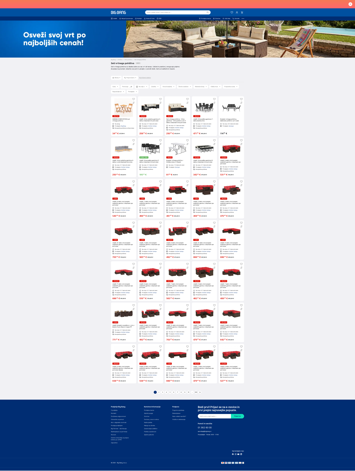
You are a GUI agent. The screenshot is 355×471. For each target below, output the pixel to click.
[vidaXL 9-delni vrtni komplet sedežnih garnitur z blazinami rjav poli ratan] (231, 322)
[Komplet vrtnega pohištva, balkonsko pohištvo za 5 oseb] (231, 116)
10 (188, 392)
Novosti (113, 435)
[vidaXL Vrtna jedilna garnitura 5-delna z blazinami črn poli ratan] (150, 157)
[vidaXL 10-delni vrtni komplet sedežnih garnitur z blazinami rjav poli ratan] (123, 240)
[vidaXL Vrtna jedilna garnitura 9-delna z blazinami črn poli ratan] (204, 157)
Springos (231, 126)
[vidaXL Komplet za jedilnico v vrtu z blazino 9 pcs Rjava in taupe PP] (123, 322)
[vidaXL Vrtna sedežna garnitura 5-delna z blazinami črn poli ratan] (150, 116)
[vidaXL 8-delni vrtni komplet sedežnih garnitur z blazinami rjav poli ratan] (231, 157)
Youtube (238, 454)
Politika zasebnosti (150, 431)
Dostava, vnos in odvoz (151, 419)
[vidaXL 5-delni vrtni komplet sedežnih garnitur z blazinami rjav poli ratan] (204, 198)
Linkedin (241, 454)
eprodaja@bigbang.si (204, 431)
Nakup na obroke (149, 425)
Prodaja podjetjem (117, 425)
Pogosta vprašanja (178, 410)
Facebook (233, 454)
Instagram (235, 454)
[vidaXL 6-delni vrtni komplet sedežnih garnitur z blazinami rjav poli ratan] (177, 198)
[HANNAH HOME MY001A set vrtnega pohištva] (123, 116)
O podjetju (114, 410)
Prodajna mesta (149, 410)
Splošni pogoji (148, 413)
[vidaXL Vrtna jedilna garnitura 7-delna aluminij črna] (204, 116)
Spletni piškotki (149, 435)
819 (196, 392)
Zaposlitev (114, 443)
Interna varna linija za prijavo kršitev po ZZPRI (120, 439)
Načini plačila (148, 422)
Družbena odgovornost (118, 416)
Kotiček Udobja (152, 126)
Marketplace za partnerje (119, 431)
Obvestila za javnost (117, 419)
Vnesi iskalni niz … (159, 12)
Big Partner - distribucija (119, 428)
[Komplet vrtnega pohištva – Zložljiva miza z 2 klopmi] (177, 157)
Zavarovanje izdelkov (150, 428)
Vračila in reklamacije (178, 419)
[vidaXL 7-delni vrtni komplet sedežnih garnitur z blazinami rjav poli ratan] (150, 198)
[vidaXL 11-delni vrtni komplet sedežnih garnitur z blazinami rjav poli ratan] (231, 240)
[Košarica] (242, 12)
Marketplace (176, 413)
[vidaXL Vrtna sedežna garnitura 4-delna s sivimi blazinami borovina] (123, 157)
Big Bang (123, 126)
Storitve (146, 416)
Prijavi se (237, 416)
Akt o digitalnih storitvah (118, 422)
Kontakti (113, 413)
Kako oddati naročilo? (179, 416)
